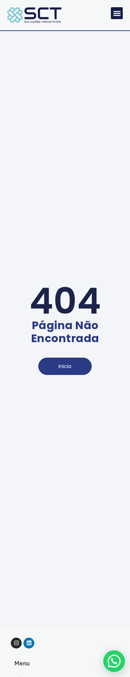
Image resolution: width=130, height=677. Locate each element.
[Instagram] (16, 643)
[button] (117, 13)
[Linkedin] (28, 643)
